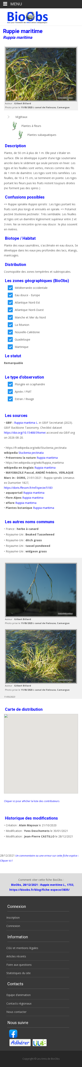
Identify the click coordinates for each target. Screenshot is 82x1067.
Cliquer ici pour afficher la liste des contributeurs (32, 801)
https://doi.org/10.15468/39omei (25, 432)
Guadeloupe (22, 339)
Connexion (13, 926)
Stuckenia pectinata (31, 453)
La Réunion (22, 325)
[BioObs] (24, 16)
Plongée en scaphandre (30, 384)
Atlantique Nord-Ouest (29, 310)
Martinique (21, 347)
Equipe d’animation (18, 995)
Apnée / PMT (23, 391)
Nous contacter (16, 1012)
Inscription (13, 917)
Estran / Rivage (24, 399)
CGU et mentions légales (22, 948)
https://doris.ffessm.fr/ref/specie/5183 (28, 488)
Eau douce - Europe (27, 295)
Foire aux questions (19, 965)
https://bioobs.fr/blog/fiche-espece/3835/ (39, 890)
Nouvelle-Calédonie (27, 332)
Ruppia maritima (47, 458)
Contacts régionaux (18, 1003)
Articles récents (16, 956)
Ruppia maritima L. (26, 422)
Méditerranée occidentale (31, 288)
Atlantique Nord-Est (27, 302)
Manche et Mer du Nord (30, 317)
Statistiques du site (18, 973)
